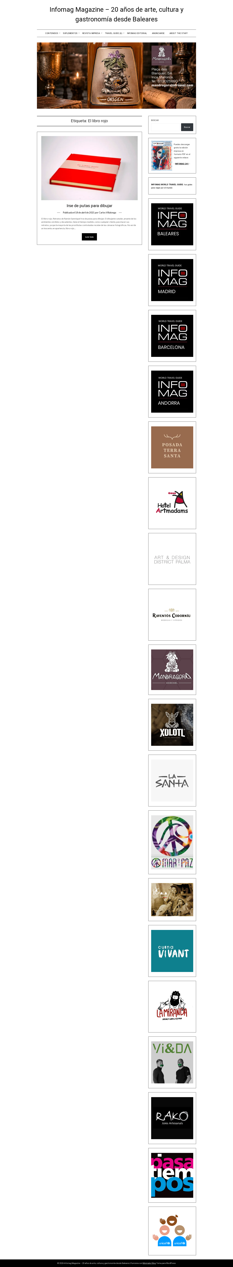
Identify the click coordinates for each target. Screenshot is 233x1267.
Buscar (155, 120)
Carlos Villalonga (107, 212)
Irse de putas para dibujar (89, 205)
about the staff (178, 33)
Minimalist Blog (149, 1263)
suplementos (70, 33)
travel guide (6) (113, 33)
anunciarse (158, 33)
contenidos (51, 33)
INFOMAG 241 (182, 164)
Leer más (89, 237)
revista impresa (91, 33)
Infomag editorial (137, 33)
